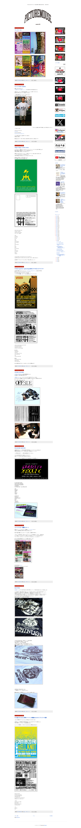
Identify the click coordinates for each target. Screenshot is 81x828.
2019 (57, 225)
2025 (57, 217)
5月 (57, 261)
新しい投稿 (16, 815)
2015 (57, 230)
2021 (57, 222)
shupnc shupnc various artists (22, 147)
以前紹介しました (17, 377)
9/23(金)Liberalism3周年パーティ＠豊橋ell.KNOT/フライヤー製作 (31, 717)
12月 (57, 236)
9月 (57, 240)
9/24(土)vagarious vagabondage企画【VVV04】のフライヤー (29, 268)
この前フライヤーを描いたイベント (20, 89)
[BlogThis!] (32, 80)
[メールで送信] (31, 80)
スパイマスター (30, 529)
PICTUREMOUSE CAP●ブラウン (62, 193)
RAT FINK (17, 588)
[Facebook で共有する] (34, 80)
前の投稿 (51, 815)
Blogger (45, 825)
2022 (57, 221)
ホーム (34, 815)
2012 (57, 234)
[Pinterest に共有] (35, 80)
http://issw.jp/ (16, 131)
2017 (57, 227)
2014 (57, 231)
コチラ (21, 565)
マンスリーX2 (18, 30)
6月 (57, 260)
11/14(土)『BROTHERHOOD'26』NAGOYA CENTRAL (62, 201)
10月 (57, 239)
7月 (57, 258)
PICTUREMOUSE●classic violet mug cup (62, 165)
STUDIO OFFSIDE (19, 372)
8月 (57, 257)
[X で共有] (33, 80)
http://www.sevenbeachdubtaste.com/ (19, 133)
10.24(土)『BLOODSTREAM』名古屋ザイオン (62, 173)
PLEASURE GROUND (20, 448)
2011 (57, 235)
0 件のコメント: (27, 80)
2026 (57, 216)
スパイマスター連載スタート (22, 527)
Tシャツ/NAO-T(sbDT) (20, 86)
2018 (57, 226)
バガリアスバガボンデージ (31, 270)
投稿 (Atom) (18, 817)
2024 (57, 218)
